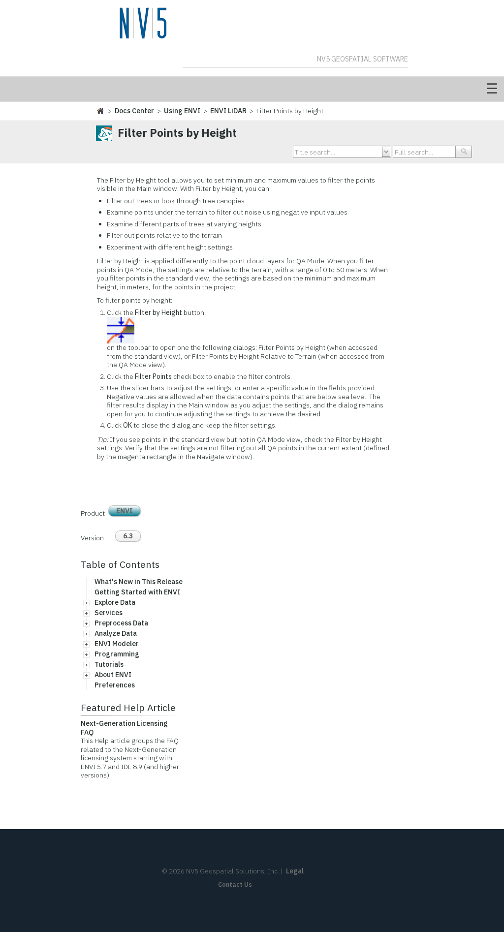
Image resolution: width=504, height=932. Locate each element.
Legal (295, 871)
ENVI (124, 510)
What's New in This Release (138, 581)
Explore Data (114, 602)
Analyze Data (115, 633)
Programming (116, 654)
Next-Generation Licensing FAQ (124, 728)
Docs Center (134, 110)
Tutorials (109, 664)
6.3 (128, 535)
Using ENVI (182, 110)
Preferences (114, 685)
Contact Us (235, 884)
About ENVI (112, 674)
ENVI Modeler (116, 643)
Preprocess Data (121, 623)
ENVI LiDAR (228, 110)
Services (108, 612)
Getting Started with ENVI (137, 592)
